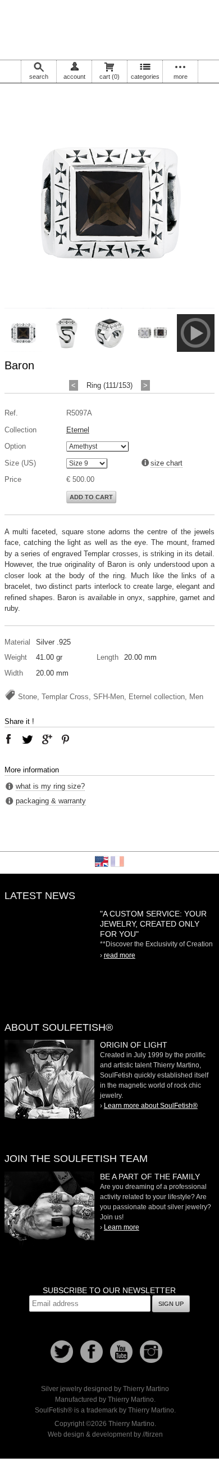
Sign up (171, 1303)
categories (145, 76)
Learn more (121, 1227)
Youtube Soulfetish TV (121, 1351)
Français (117, 861)
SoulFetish (49, 1079)
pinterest (65, 739)
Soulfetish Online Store (109, 28)
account (74, 76)
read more (119, 955)
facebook (8, 739)
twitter (27, 739)
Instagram (151, 1351)
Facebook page (91, 1351)
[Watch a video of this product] (196, 349)
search (38, 76)
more (181, 76)
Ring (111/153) (109, 385)
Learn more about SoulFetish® (151, 1106)
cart (109, 76)
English (101, 861)
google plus (46, 739)
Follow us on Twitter (62, 1351)
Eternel (77, 430)
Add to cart (91, 497)
